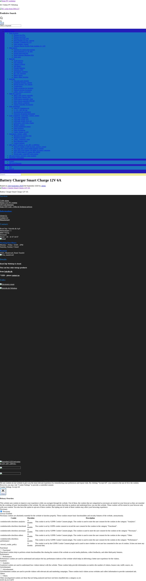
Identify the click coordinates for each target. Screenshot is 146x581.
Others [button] (2, 573)
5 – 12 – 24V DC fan (20, 110)
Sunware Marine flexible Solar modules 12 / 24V (30, 46)
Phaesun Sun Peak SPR (21, 39)
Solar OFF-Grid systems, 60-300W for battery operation (32, 150)
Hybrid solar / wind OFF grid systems (26, 154)
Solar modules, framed (21, 44)
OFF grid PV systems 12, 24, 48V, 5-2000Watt (24, 145)
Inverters (12, 79)
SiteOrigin (55, 481)
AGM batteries (18, 61)
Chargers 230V (18, 70)
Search (7, 170)
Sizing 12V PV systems (8, 203)
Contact (7, 159)
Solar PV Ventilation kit (21, 108)
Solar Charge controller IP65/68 (24, 101)
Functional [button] (4, 548)
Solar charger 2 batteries (21, 103)
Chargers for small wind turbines (24, 50)
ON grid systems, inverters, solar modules (22, 156)
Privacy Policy (38, 481)
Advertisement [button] (5, 567)
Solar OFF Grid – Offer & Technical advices (16, 207)
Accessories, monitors (21, 72)
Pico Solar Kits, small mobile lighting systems (29, 148)
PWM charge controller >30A (23, 99)
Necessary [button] (3, 509)
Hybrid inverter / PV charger (23, 84)
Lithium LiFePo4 (19, 64)
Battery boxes (18, 75)
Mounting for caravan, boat (22, 136)
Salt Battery (17, 66)
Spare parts (17, 57)
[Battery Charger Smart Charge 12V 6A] (15, 188)
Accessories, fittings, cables (18, 134)
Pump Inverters (19, 128)
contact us (16, 275)
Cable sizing (4, 201)
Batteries (12, 59)
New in (11, 169)
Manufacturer (5, 220)
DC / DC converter (20, 73)
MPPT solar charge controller (23, 95)
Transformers (18, 86)
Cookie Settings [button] (5, 487)
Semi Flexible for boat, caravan (24, 40)
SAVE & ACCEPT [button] (7, 580)
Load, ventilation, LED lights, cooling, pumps (24, 115)
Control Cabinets (19, 143)
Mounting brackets (20, 137)
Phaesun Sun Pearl (20, 37)
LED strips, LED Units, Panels (24, 123)
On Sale (7, 165)
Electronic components (16, 158)
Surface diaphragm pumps (22, 126)
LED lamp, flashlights (21, 117)
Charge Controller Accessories (23, 104)
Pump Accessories (19, 130)
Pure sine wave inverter (21, 81)
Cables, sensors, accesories (22, 92)
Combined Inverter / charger (23, 83)
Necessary (6, 511)
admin (43, 186)
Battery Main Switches (21, 77)
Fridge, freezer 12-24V (21, 132)
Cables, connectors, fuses (22, 139)
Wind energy (13, 48)
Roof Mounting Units (20, 141)
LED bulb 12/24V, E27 (21, 119)
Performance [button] (4, 554)
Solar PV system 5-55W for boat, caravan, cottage (30, 147)
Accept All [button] (16, 487)
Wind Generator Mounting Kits (24, 55)
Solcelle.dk (8, 271)
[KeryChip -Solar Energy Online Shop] (7, 1)
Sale (10, 167)
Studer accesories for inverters (23, 88)
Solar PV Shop (9, 31)
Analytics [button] (3, 561)
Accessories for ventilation (22, 112)
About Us (3, 216)
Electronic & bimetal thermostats (24, 114)
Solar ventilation (14, 106)
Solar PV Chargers (15, 93)
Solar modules (13, 33)
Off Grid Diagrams (15, 163)
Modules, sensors (19, 125)
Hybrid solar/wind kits (21, 53)
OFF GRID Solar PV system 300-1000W (27, 152)
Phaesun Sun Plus (19, 35)
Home (6, 29)
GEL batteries (18, 62)
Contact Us (4, 218)
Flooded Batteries (19, 68)
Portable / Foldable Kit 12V (23, 42)
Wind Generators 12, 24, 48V (23, 51)
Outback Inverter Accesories (23, 90)
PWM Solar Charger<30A (22, 97)
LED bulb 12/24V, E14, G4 (23, 121)
